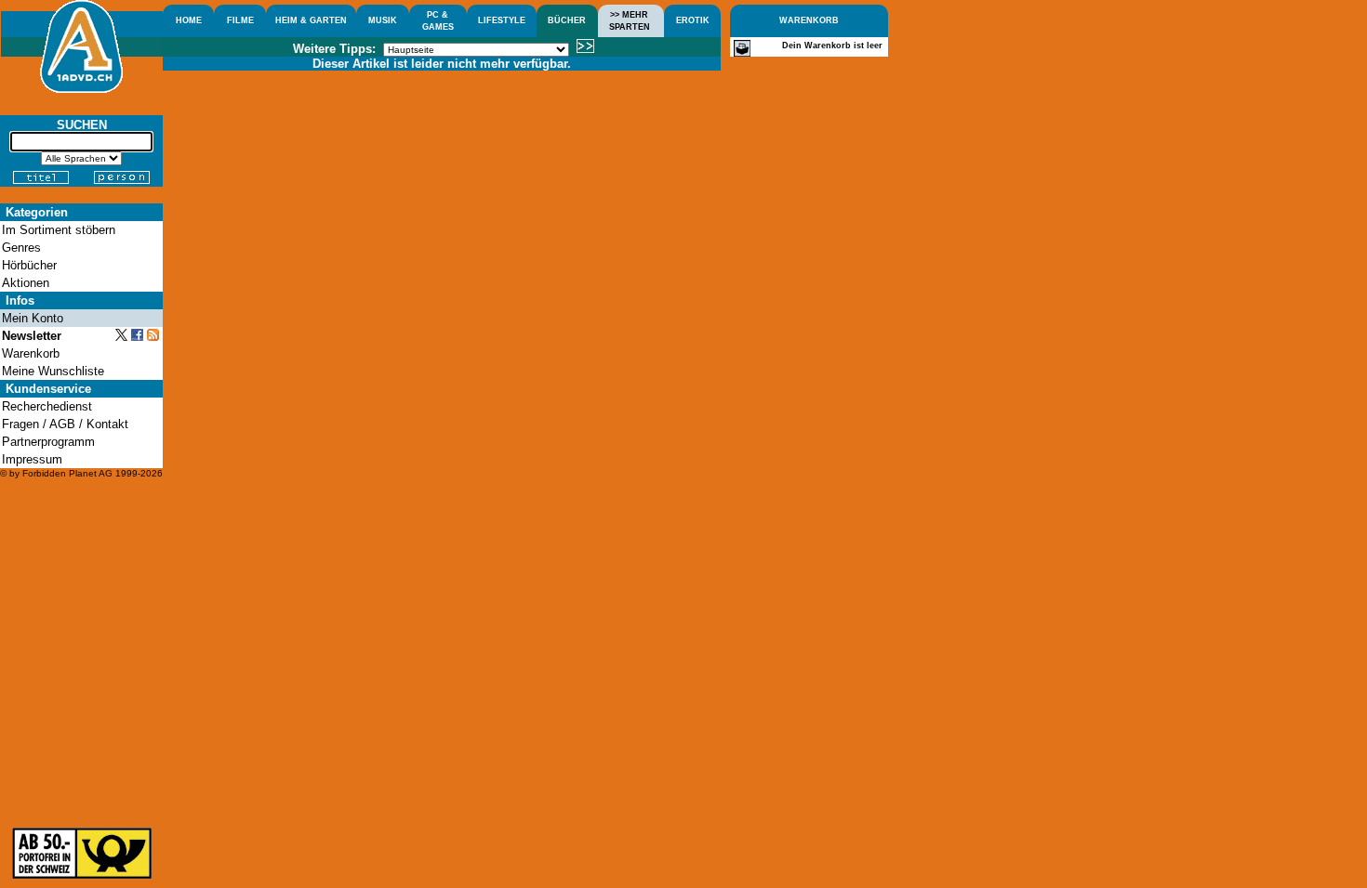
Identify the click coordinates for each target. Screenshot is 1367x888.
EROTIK (693, 20)
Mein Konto (32, 318)
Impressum (32, 459)
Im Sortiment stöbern (58, 230)
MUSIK (382, 20)
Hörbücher (29, 265)
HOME (189, 20)
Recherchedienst (47, 406)
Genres (21, 248)
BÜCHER (567, 20)
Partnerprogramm (48, 442)
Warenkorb (31, 353)
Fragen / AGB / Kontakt (65, 424)
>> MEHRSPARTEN (629, 21)
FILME (240, 20)
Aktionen (25, 283)
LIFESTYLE (501, 20)
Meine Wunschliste (53, 371)
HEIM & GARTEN (311, 20)
